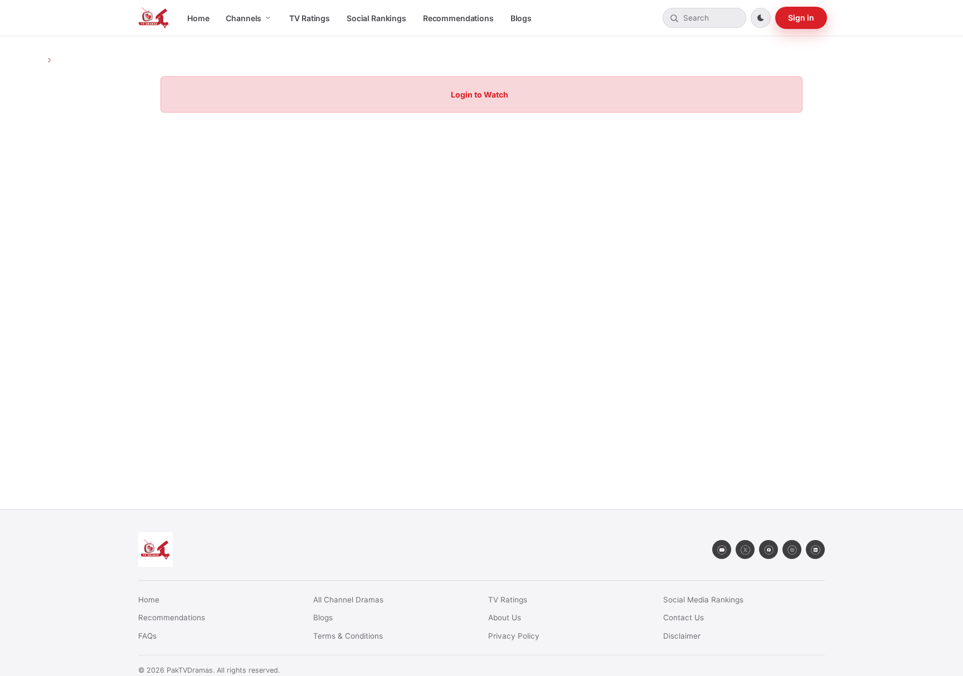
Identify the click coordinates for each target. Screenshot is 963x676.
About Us (504, 617)
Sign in (801, 17)
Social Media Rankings (703, 599)
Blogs (521, 18)
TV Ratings (309, 18)
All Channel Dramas (348, 599)
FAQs (147, 635)
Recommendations (458, 18)
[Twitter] (745, 549)
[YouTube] (721, 549)
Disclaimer (682, 635)
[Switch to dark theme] (761, 18)
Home (198, 18)
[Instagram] (791, 549)
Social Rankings (376, 18)
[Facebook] (768, 549)
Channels (243, 18)
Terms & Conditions (348, 635)
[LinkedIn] (815, 549)
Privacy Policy (513, 635)
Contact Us (683, 617)
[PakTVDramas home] (154, 18)
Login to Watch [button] (479, 94)
